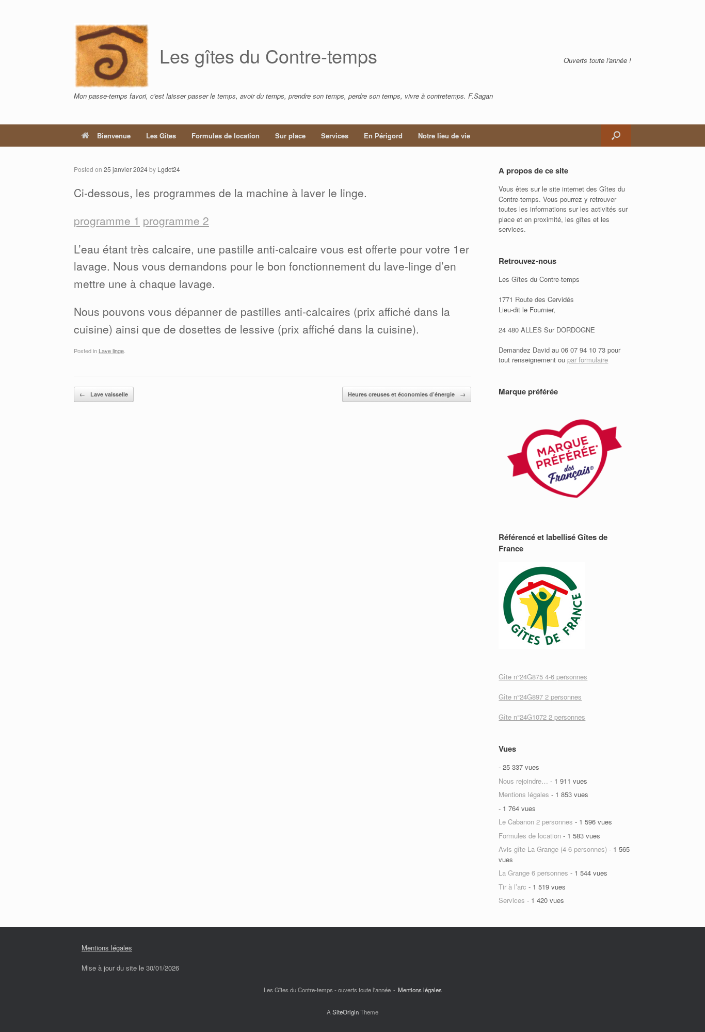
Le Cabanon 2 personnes (536, 822)
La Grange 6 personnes (533, 873)
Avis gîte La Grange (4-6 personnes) (553, 849)
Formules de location (225, 135)
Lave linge (111, 350)
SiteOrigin (345, 1012)
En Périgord (383, 135)
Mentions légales (524, 794)
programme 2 (176, 220)
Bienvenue (114, 135)
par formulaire (587, 359)
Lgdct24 (168, 169)
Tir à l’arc (512, 887)
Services (334, 135)
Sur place (290, 135)
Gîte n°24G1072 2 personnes (542, 717)
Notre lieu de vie (444, 135)
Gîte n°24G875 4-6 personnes (543, 676)
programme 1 (107, 220)
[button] (616, 135)
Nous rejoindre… (523, 781)
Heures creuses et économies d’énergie (407, 394)
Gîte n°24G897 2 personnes (540, 697)
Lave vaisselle (103, 394)
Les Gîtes (161, 135)
